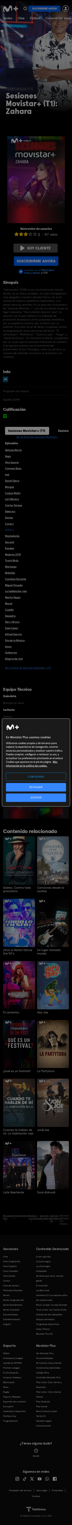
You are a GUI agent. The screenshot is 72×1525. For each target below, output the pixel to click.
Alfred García (13, 634)
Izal (7, 474)
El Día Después (10, 1372)
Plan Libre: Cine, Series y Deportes (49, 1385)
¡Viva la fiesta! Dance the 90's (17, 951)
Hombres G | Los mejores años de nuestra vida (51, 1297)
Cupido (9, 609)
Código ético (42, 1372)
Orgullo (7, 1324)
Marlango (11, 566)
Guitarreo (11, 652)
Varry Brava (12, 621)
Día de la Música (15, 640)
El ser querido (43, 1256)
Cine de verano (11, 1285)
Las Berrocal (42, 1290)
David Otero (12, 480)
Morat (8, 603)
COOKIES (36, 1496)
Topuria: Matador (12, 1396)
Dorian (9, 517)
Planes (39, 1396)
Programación (10, 1421)
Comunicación (43, 1425)
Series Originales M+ (13, 1300)
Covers (9, 523)
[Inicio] (10, 8)
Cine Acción (9, 1276)
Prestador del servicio (20, 1490)
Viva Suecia (12, 462)
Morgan (9, 486)
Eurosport (8, 1406)
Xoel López (11, 628)
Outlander (41, 1271)
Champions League (13, 1358)
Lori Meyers (12, 499)
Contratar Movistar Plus (48, 1377)
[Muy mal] (16, 234)
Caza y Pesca (43, 1329)
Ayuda (36, 1456)
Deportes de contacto (14, 1401)
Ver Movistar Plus (45, 1353)
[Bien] (30, 234)
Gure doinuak (46, 1192)
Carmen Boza (13, 468)
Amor (8, 646)
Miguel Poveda (13, 585)
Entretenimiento (11, 1319)
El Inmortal (41, 1285)
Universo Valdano (12, 1377)
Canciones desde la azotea (50, 889)
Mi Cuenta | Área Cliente (48, 1363)
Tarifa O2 (41, 1416)
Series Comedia (11, 1309)
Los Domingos (43, 1266)
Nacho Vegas (12, 597)
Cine (21, 18)
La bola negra (43, 1261)
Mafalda (10, 572)
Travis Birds (11, 560)
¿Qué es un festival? (17, 1071)
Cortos (6, 1280)
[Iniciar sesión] (65, 9)
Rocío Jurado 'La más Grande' (51, 1305)
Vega (8, 456)
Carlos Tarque (13, 505)
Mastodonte (12, 535)
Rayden (9, 548)
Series (7, 18)
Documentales (10, 1314)
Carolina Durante (15, 579)
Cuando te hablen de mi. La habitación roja (18, 1131)
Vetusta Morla (13, 450)
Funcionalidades (44, 1358)
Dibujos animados (45, 1319)
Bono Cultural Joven (46, 1411)
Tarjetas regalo (44, 1421)
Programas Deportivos (47, 1324)
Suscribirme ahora (44, 8)
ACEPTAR (36, 797)
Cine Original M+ (11, 1261)
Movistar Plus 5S (44, 1334)
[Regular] (26, 234)
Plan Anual (41, 1406)
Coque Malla (12, 493)
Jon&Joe (43, 1130)
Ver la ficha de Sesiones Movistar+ (37, 436)
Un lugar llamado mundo (49, 951)
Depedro (10, 615)
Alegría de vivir (14, 658)
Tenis (5, 1387)
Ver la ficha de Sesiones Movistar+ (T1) (28, 667)
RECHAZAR (35, 787)
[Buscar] (25, 8)
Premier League (11, 1367)
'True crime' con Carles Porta (51, 1309)
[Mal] (21, 234)
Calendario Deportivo (14, 1411)
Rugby (6, 1392)
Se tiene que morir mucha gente (49, 1278)
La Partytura (46, 1071)
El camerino (11, 1012)
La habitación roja (16, 591)
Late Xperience (13, 1192)
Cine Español (10, 1266)
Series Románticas (12, 1305)
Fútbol (35, 18)
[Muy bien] (35, 234)
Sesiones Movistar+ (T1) (26, 431)
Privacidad (57, 1490)
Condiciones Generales (48, 1367)
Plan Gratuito (43, 1401)
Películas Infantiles (12, 1290)
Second (9, 542)
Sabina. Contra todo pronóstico (17, 889)
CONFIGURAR (36, 776)
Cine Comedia (10, 1271)
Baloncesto (9, 1382)
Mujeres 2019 (13, 554)
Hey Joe (42, 1012)
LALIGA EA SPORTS (12, 1363)
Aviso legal (41, 1490)
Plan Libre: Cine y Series (48, 1392)
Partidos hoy (9, 1416)
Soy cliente (39, 248)
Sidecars (10, 511)
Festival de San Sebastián (49, 1314)
